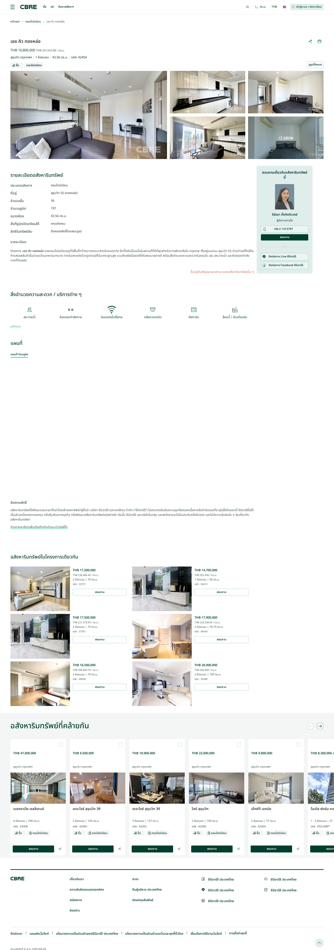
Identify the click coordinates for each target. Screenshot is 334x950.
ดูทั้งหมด (15, 326)
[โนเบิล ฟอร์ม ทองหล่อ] (309, 849)
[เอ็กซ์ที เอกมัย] (276, 740)
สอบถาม (100, 592)
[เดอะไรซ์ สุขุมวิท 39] (97, 740)
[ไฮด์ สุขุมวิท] (216, 740)
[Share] (60, 849)
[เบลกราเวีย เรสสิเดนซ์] (38, 740)
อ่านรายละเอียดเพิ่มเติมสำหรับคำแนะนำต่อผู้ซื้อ (38, 527)
